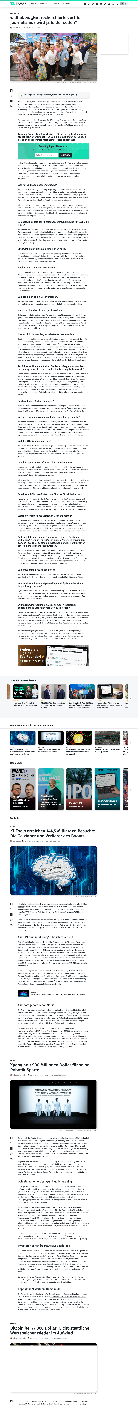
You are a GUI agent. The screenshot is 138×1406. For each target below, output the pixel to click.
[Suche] (117, 4)
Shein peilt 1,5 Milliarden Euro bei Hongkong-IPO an (107, 750)
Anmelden (65, 155)
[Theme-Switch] (124, 3)
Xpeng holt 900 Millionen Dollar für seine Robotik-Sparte (50, 750)
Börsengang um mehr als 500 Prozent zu (70, 1305)
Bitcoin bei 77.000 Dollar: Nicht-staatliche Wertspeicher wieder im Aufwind (78, 751)
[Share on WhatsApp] (11, 106)
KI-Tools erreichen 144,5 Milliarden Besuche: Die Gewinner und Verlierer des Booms (22, 751)
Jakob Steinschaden (19, 1075)
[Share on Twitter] (11, 96)
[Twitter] (89, 4)
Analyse (21, 907)
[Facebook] (85, 4)
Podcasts (56, 4)
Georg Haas (17, 841)
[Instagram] (93, 4)
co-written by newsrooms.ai (33, 841)
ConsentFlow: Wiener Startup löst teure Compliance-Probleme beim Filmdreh (109, 705)
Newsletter (65, 4)
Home (32, 4)
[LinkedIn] (97, 4)
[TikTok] (105, 4)
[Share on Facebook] (11, 90)
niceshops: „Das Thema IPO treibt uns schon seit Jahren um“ (25, 704)
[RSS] (113, 4)
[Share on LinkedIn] (11, 101)
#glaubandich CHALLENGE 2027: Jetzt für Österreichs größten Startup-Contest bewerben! (81, 705)
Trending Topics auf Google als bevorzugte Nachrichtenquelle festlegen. (49, 95)
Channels (43, 4)
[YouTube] (101, 4)
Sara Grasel (17, 27)
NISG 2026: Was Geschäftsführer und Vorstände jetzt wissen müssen (53, 705)
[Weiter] (130, 698)
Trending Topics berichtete (59, 139)
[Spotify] (109, 4)
